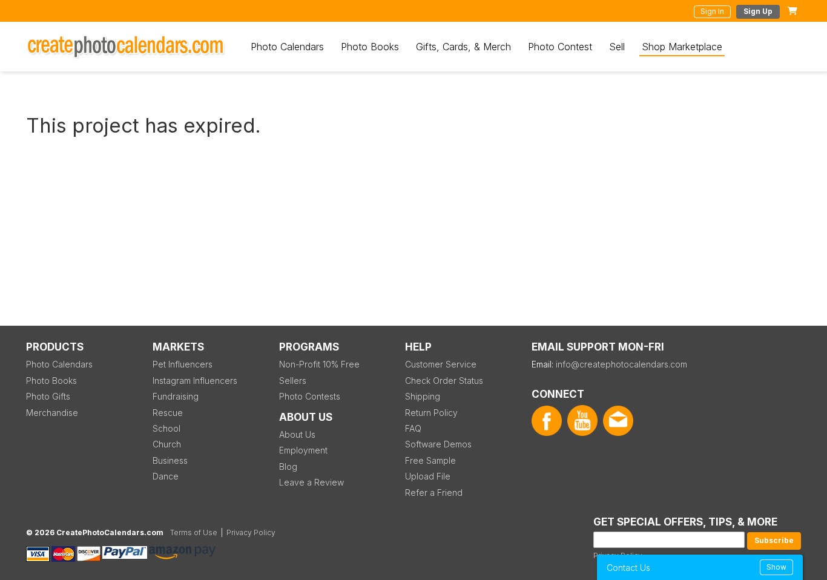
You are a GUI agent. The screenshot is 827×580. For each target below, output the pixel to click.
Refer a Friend (434, 492)
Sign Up (758, 11)
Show (776, 567)
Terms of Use (193, 532)
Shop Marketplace (682, 47)
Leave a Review (311, 482)
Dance (166, 476)
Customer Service (440, 364)
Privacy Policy (250, 532)
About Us (297, 434)
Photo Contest (560, 47)
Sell (617, 47)
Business (170, 460)
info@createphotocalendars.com (621, 364)
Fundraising (176, 396)
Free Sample (430, 460)
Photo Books (370, 47)
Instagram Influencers (195, 380)
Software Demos (438, 444)
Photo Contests (309, 396)
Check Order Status (444, 380)
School (166, 428)
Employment (303, 450)
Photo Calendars (287, 47)
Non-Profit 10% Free (319, 364)
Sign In (712, 11)
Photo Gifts (48, 396)
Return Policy (431, 412)
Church (167, 444)
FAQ (413, 428)
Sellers (292, 380)
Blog (288, 466)
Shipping (422, 396)
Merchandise (52, 412)
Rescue (168, 412)
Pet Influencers (183, 364)
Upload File (427, 476)
